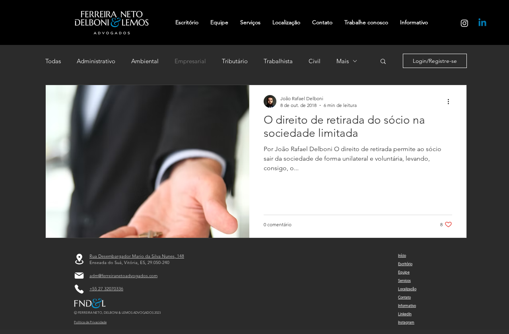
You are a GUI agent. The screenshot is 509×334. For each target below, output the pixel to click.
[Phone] (79, 289)
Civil (315, 61)
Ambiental (145, 61)
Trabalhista (278, 61)
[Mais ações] (451, 101)
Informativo (407, 305)
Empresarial (190, 61)
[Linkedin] (482, 23)
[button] (383, 62)
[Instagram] (464, 23)
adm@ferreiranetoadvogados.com (123, 275)
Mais (342, 61)
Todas (53, 61)
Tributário (235, 61)
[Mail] (79, 275)
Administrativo (96, 61)
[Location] (79, 259)
